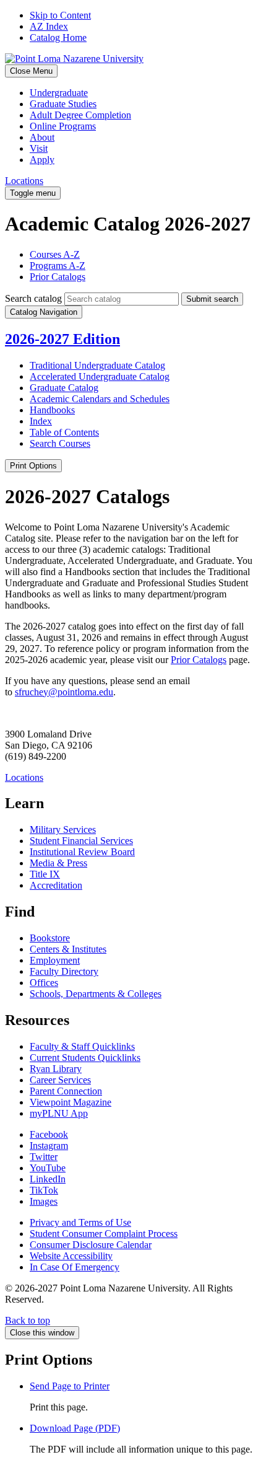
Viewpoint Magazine (70, 1102)
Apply (42, 159)
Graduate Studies (63, 104)
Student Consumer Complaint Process (104, 1233)
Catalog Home (58, 37)
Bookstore (50, 938)
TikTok (44, 1190)
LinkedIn (48, 1179)
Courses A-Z (55, 254)
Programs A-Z (57, 265)
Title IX (45, 874)
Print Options (33, 465)
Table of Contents (64, 432)
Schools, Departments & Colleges (95, 993)
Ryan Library (56, 1068)
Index (41, 421)
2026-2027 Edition (62, 339)
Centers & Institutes (68, 949)
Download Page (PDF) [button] (75, 1428)
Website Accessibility (71, 1256)
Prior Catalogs (57, 276)
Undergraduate (59, 92)
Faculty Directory (64, 971)
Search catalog (33, 298)
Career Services (60, 1080)
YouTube (48, 1168)
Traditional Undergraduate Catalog (97, 365)
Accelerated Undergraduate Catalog (99, 376)
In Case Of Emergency (74, 1267)
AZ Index (49, 26)
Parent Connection (66, 1091)
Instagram (49, 1145)
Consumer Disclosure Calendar (91, 1244)
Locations (24, 180)
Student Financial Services (81, 840)
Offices (44, 982)
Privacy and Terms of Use (80, 1222)
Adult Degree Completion (80, 115)
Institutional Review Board (82, 852)
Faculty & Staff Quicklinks (82, 1046)
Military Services (63, 829)
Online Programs (63, 126)
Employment (55, 960)
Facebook (49, 1134)
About (42, 137)
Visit (39, 148)
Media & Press (58, 863)
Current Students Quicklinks (85, 1057)
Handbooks (52, 410)
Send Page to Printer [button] (69, 1386)
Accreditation (56, 885)
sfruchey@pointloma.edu (64, 692)
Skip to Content (60, 15)
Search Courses (60, 443)
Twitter (44, 1156)
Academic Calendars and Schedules (99, 399)
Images (44, 1201)
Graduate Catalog (64, 387)
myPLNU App (59, 1113)
